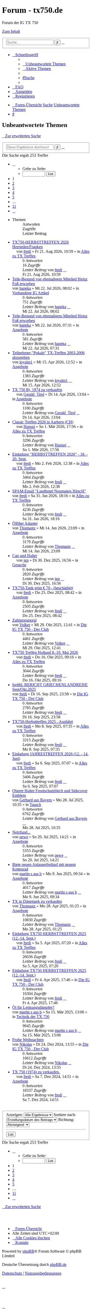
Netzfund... (21, 832)
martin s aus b (30, 874)
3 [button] (13, 188)
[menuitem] (44, 64)
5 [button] (13, 197)
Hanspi (29, 426)
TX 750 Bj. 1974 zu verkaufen (37, 389)
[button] (13, 164)
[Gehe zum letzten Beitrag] (64, 270)
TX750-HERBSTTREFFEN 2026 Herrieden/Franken (40, 244)
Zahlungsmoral (24, 620)
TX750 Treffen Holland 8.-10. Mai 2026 (45, 652)
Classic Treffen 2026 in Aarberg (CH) (42, 422)
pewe (23, 837)
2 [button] (13, 183)
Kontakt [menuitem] (21, 1242)
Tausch (35, 804)
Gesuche (19, 565)
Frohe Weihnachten (28, 1039)
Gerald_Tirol (34, 394)
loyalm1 (25, 362)
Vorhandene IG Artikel (30, 293)
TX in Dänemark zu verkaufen (37, 901)
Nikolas (25, 1044)
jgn (26, 560)
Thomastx (27, 528)
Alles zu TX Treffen (28, 431)
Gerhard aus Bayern (35, 800)
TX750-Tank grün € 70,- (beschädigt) (42, 588)
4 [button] (13, 192)
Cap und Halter (24, 555)
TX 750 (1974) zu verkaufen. (36, 1072)
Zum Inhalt (11, 31)
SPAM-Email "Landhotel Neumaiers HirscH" (49, 491)
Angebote (20, 330)
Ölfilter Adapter (25, 523)
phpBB (28, 1251)
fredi (27, 251)
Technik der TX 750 (32, 1016)
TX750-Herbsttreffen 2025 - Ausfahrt (42, 721)
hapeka (25, 288)
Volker (24, 625)
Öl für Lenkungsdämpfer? (33, 1007)
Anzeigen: (15, 1115)
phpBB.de (58, 1264)
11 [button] (14, 206)
